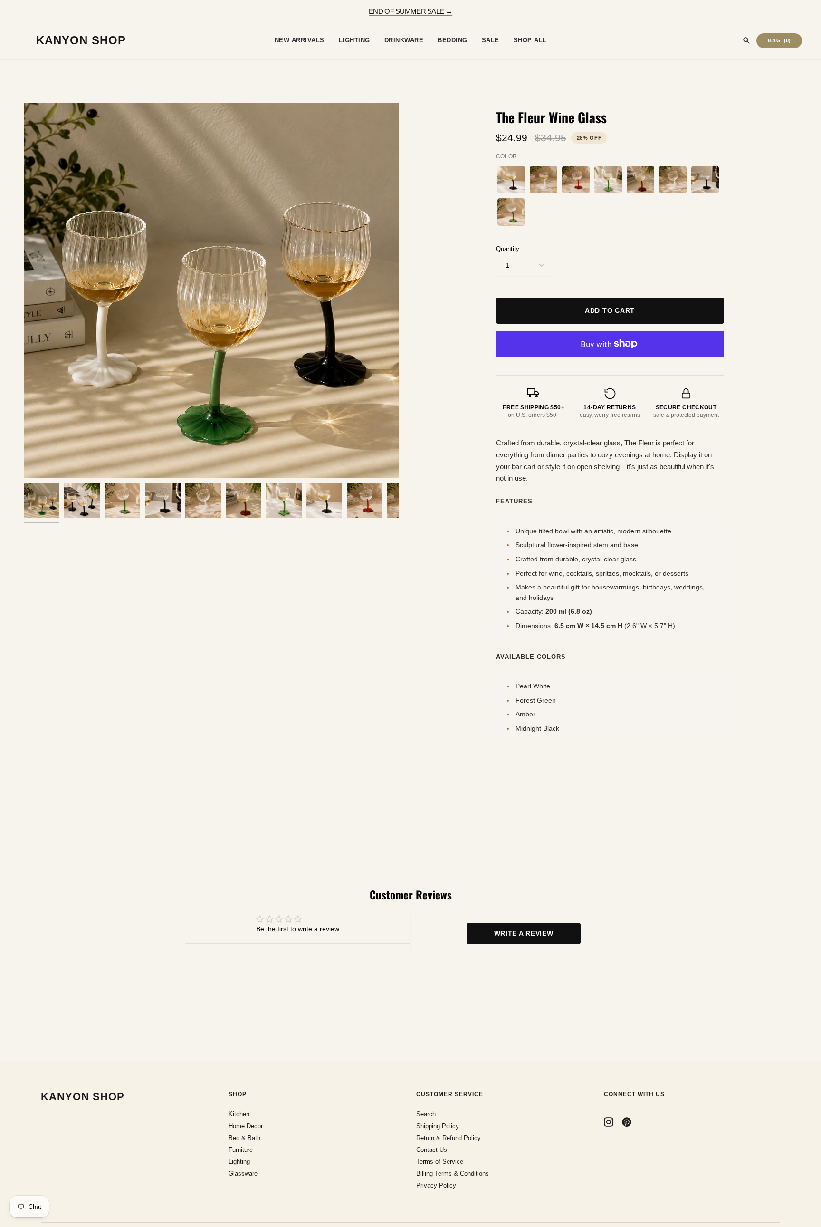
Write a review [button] (524, 933)
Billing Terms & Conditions (452, 1173)
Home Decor (246, 1126)
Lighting (239, 1161)
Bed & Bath (244, 1137)
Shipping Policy (437, 1126)
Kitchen (239, 1114)
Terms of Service (439, 1161)
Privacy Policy (436, 1185)
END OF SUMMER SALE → (410, 10)
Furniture (241, 1149)
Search (426, 1114)
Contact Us (431, 1149)
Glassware (243, 1173)
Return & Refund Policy (448, 1137)
